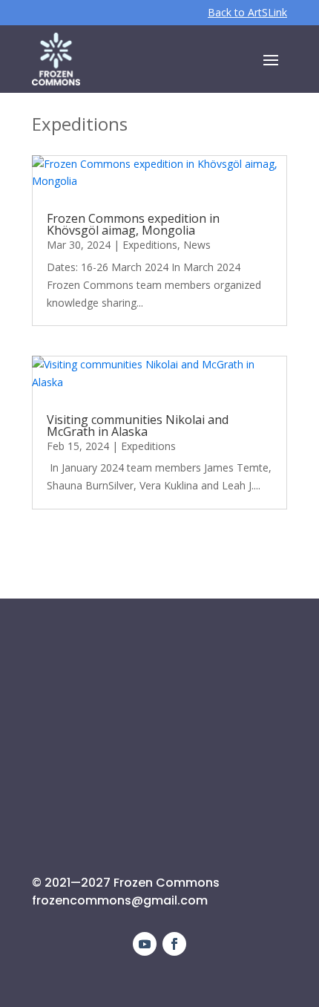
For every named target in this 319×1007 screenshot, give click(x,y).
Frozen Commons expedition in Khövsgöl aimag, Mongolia (133, 224)
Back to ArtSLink (247, 12)
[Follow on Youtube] (145, 944)
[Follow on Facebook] (174, 944)
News (197, 245)
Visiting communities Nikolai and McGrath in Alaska (137, 425)
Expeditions (149, 245)
